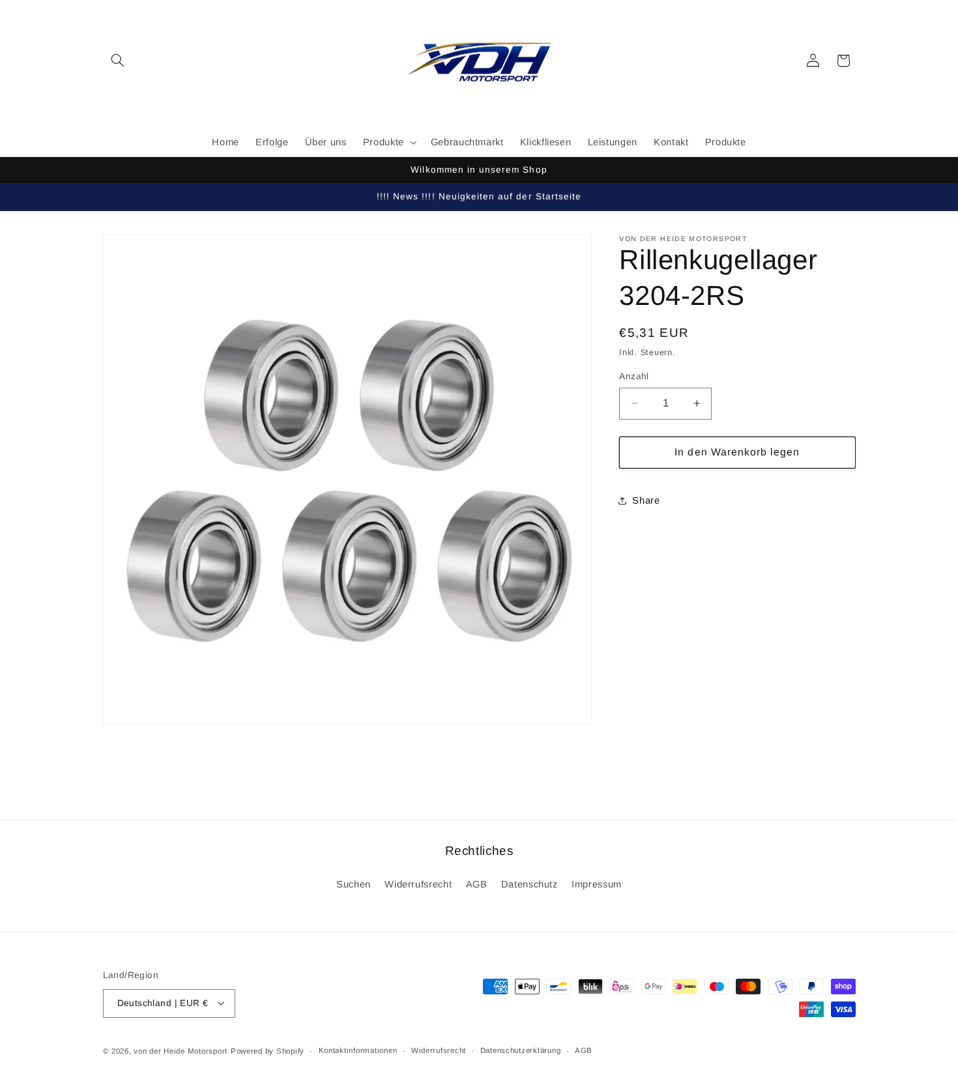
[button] (118, 61)
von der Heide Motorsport (180, 1050)
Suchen (353, 884)
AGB (476, 884)
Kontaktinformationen (358, 1050)
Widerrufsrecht (418, 884)
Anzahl (634, 376)
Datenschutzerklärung (520, 1050)
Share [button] (646, 500)
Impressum (597, 884)
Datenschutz (529, 884)
